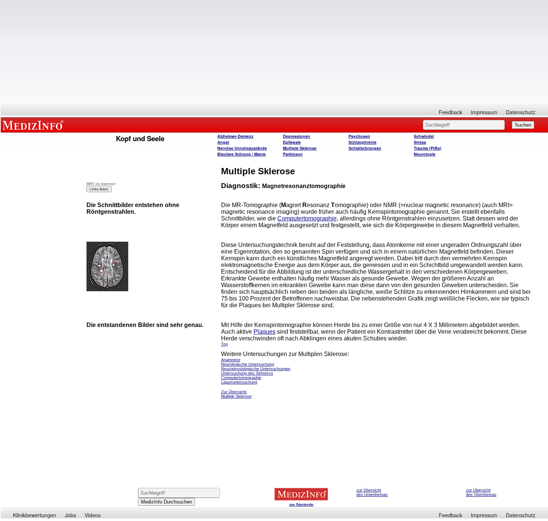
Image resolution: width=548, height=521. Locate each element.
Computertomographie (307, 218)
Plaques (264, 331)
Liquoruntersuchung (239, 382)
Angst (223, 142)
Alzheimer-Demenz (235, 136)
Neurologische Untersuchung (247, 364)
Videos (93, 515)
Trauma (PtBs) (427, 148)
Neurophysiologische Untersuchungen (255, 368)
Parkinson (293, 154)
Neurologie (424, 154)
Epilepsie (292, 142)
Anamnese (230, 360)
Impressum (484, 112)
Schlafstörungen (365, 148)
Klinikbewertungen (34, 515)
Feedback (450, 112)
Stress (420, 142)
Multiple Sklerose (299, 148)
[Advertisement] (274, 52)
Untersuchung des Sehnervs (247, 373)
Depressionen (296, 136)
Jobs (70, 515)
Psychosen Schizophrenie (363, 139)
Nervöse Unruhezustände (242, 148)
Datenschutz (520, 112)
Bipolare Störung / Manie (241, 154)
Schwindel (424, 136)
